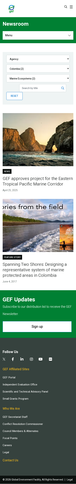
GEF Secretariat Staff (15, 417)
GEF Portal (9, 377)
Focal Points (10, 438)
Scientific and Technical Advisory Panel (25, 392)
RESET (14, 96)
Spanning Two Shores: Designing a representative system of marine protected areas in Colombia (35, 270)
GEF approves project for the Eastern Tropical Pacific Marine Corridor (38, 181)
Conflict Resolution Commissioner (23, 424)
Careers (7, 445)
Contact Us (10, 460)
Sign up (37, 326)
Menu (8, 35)
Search (65, 6)
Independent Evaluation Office (20, 384)
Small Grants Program (15, 399)
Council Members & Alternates (20, 431)
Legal (6, 452)
